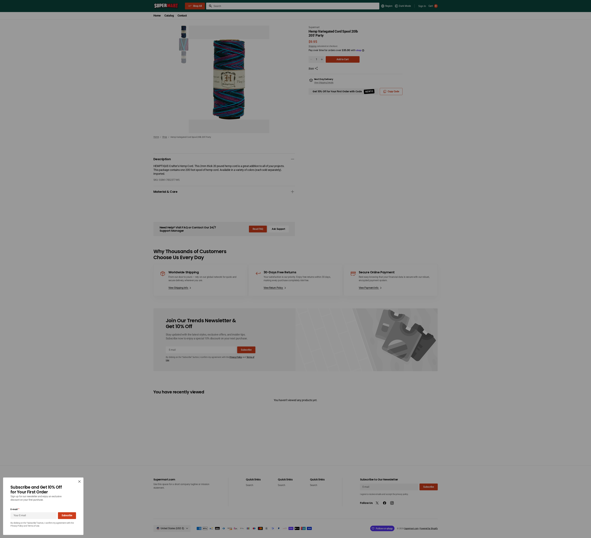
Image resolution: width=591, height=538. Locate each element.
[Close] (79, 481)
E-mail (14, 509)
